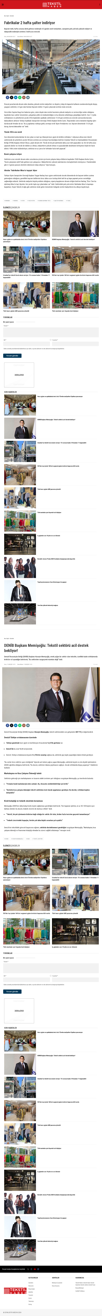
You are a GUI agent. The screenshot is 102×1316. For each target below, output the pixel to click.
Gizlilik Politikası (80, 1291)
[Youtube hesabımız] (35, 1269)
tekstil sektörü (38, 839)
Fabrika (16, 200)
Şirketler (30, 1292)
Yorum (6, 326)
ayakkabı (7, 200)
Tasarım (30, 1295)
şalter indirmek (59, 200)
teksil (69, 200)
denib (6, 839)
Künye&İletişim (80, 1288)
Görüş (30, 1304)
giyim (23, 200)
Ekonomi (30, 1286)
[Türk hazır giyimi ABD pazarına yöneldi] (26, 295)
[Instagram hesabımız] (31, 1269)
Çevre (30, 1298)
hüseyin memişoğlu (17, 839)
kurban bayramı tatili (45, 200)
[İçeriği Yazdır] (28, 97)
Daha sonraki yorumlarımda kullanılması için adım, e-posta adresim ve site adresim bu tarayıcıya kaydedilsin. (34, 348)
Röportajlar (31, 1289)
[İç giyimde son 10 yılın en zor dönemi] (20, 554)
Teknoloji (31, 1301)
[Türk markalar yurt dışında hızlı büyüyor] (75, 295)
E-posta (55, 340)
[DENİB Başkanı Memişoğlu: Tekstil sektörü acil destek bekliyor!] (75, 224)
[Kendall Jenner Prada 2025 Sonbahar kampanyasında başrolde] (20, 577)
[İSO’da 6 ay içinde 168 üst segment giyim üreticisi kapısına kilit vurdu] (75, 259)
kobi (28, 839)
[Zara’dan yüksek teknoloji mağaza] (20, 624)
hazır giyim (31, 200)
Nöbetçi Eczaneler (57, 1283)
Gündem (95, 36)
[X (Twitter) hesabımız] (28, 1269)
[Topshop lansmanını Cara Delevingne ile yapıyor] (20, 601)
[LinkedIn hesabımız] (38, 1269)
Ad (5, 340)
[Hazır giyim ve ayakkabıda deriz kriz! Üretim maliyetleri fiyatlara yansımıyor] (26, 224)
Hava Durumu (55, 1286)
